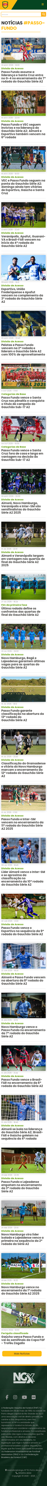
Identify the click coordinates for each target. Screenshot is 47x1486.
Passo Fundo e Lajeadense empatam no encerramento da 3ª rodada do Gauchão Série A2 (21, 1186)
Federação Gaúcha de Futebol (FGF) (21, 1407)
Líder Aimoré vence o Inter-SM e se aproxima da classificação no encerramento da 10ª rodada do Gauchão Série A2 (23, 878)
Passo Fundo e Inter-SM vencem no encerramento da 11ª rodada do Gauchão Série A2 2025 (22, 824)
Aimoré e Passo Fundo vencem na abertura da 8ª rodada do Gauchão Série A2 (23, 980)
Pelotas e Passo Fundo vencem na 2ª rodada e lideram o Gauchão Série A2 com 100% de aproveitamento (23, 350)
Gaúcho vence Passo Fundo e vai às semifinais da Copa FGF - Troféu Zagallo (23, 1340)
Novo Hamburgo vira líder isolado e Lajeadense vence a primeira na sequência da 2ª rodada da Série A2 (22, 1239)
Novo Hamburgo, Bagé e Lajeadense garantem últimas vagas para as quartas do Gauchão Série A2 (23, 663)
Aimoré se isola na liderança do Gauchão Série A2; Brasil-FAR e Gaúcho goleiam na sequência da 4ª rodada (22, 1134)
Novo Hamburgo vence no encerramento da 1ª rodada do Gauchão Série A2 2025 (21, 1290)
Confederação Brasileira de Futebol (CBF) (20, 1456)
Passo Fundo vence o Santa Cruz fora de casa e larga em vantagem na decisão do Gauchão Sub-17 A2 (22, 455)
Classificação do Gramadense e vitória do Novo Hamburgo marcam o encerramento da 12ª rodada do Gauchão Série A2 (23, 769)
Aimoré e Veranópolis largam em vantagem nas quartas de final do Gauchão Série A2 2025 (23, 560)
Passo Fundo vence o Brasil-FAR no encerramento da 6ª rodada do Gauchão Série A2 (22, 1083)
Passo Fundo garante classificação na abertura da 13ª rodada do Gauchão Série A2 (22, 715)
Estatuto (28, 1439)
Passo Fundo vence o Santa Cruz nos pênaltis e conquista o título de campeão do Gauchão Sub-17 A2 (22, 402)
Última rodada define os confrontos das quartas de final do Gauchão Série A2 (20, 611)
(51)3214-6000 (24, 1473)
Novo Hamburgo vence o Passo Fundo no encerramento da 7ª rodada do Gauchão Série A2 (23, 1031)
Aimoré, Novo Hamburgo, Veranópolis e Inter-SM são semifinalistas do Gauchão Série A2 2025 (21, 508)
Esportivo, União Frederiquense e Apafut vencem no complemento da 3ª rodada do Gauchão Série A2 (22, 295)
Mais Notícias (22, 1353)
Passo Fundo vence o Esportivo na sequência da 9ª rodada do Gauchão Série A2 (22, 931)
